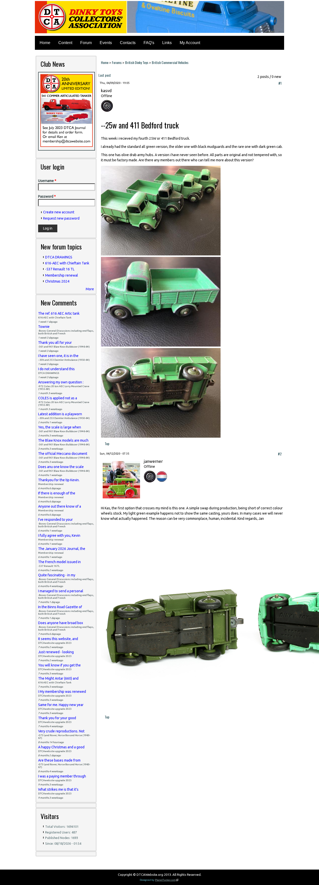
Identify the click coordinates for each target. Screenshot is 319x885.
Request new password (61, 218)
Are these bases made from (59, 760)
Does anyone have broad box (60, 623)
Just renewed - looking (56, 652)
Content (65, 43)
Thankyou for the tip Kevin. (59, 480)
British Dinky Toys (136, 62)
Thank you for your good (57, 718)
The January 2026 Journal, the (61, 549)
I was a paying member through (62, 776)
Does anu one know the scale (61, 467)
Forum (86, 43)
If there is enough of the (56, 493)
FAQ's (149, 43)
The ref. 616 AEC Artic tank (59, 313)
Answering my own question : (60, 382)
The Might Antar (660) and (58, 678)
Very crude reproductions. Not (61, 731)
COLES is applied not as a (57, 398)
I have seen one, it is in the (58, 356)
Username (47, 181)
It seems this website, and (58, 639)
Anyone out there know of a (59, 506)
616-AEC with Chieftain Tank (67, 263)
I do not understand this (56, 369)
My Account (190, 43)
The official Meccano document (62, 454)
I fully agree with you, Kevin (59, 535)
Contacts (128, 43)
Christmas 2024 (57, 281)
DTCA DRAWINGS (58, 257)
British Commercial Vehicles (170, 62)
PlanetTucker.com (166, 880)
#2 (280, 453)
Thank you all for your (55, 343)
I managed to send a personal (60, 591)
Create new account (58, 212)
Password (47, 196)
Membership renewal (61, 275)
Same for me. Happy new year (60, 705)
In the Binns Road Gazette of (60, 607)
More (90, 289)
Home (45, 43)
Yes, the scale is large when (59, 427)
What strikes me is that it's (58, 789)
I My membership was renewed (62, 692)
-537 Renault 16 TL (60, 269)
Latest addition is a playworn (60, 414)
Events (106, 43)
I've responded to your (55, 520)
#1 (280, 83)
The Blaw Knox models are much (63, 440)
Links (167, 43)
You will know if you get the (59, 665)
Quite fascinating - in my (56, 575)
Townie (44, 327)
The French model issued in (59, 562)
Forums (117, 62)
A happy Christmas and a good (61, 747)
